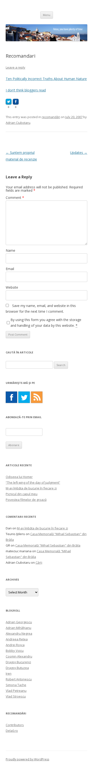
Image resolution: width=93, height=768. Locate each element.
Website (12, 287)
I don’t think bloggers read (26, 90)
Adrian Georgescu (19, 622)
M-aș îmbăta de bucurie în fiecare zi (31, 488)
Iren (8, 673)
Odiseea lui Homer (19, 477)
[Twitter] (24, 397)
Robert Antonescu (19, 679)
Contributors (15, 725)
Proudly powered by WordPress (27, 759)
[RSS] (36, 397)
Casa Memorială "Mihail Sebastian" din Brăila (47, 545)
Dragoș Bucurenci (18, 662)
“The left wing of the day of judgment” (33, 482)
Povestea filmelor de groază (26, 499)
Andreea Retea (17, 639)
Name (10, 250)
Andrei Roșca (15, 645)
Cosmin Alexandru (19, 656)
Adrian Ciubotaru (18, 122)
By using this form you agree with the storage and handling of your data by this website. (45, 322)
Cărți (39, 562)
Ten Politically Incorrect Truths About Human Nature (46, 78)
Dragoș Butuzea (17, 668)
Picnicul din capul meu (21, 494)
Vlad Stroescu (16, 696)
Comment (15, 197)
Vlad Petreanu (16, 690)
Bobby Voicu (15, 650)
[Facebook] (11, 397)
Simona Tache (16, 685)
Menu (46, 15)
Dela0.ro (12, 730)
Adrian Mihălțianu (18, 628)
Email (10, 268)
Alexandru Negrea (19, 633)
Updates (78, 152)
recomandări (51, 117)
